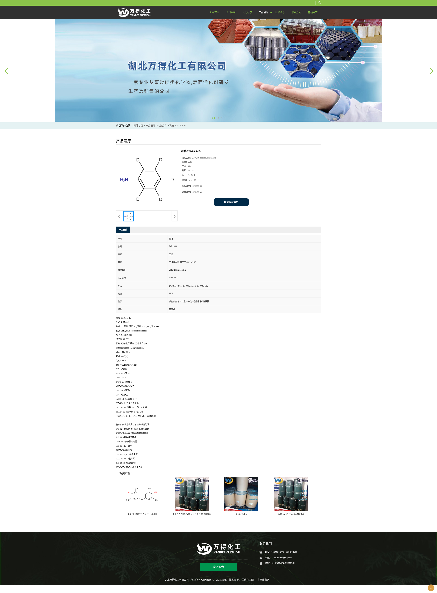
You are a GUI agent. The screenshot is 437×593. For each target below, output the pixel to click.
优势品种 (162, 125)
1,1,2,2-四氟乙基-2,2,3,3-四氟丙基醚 (192, 514)
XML (224, 579)
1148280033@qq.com (281, 557)
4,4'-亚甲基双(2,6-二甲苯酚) (142, 514)
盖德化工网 (248, 579)
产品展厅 (150, 125)
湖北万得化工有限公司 (177, 579)
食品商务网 (263, 579)
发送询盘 (218, 567)
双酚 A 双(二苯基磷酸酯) (291, 514)
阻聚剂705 (241, 514)
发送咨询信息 (231, 202)
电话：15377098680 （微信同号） (281, 552)
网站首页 (138, 125)
